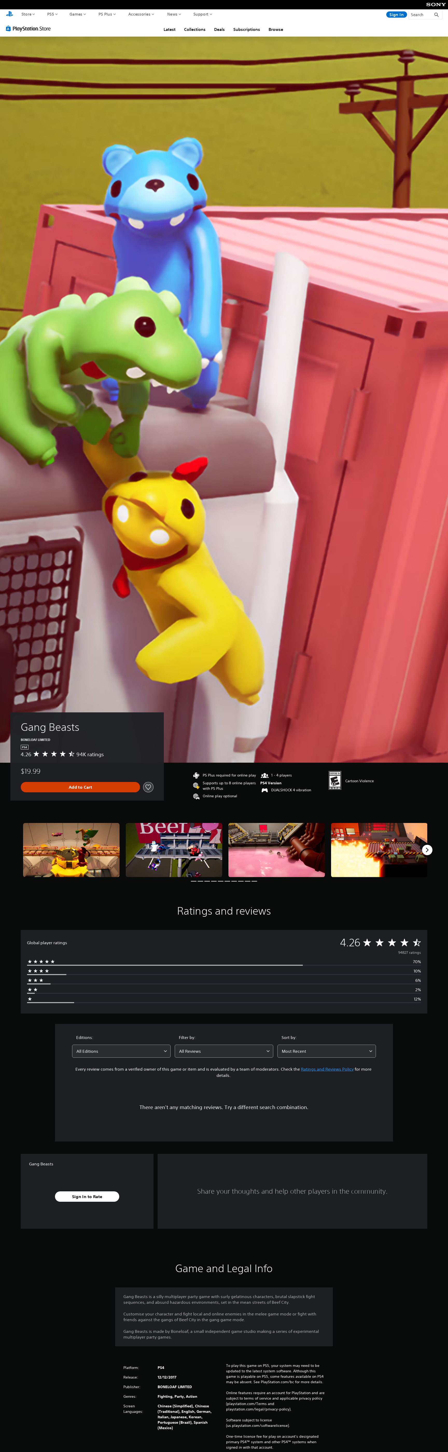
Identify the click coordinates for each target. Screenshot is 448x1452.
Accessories (139, 14)
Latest (170, 29)
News (172, 14)
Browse (276, 29)
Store (27, 14)
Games (76, 14)
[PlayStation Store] (29, 28)
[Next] (427, 850)
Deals (219, 29)
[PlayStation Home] (9, 14)
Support (201, 14)
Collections (195, 29)
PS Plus (105, 14)
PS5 (50, 14)
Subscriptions (246, 29)
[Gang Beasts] (71, 850)
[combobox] (121, 1051)
